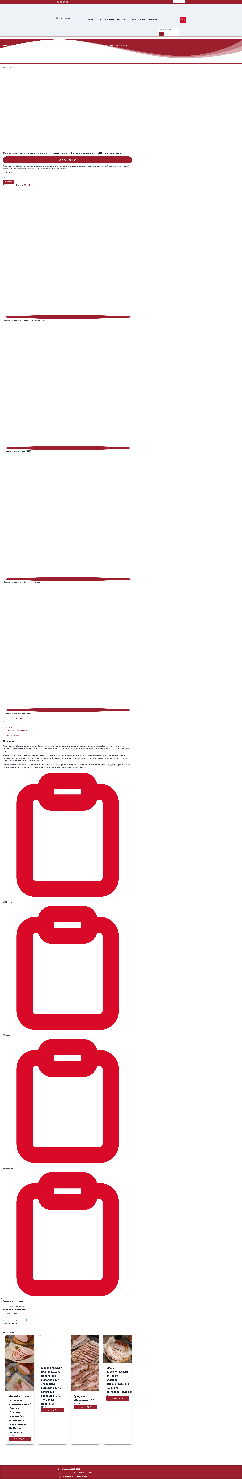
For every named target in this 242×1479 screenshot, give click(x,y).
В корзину (8, 182)
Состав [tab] (8, 733)
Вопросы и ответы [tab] (12, 735)
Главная (90, 20)
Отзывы (134, 20)
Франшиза (153, 20)
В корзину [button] (18, 1439)
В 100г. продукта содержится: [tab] (16, 730)
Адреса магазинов (179, 2)
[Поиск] (161, 34)
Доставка (24, 718)
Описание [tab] (9, 728)
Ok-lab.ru (84, 1477)
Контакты (143, 20)
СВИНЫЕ (27, 185)
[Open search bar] (159, 26)
